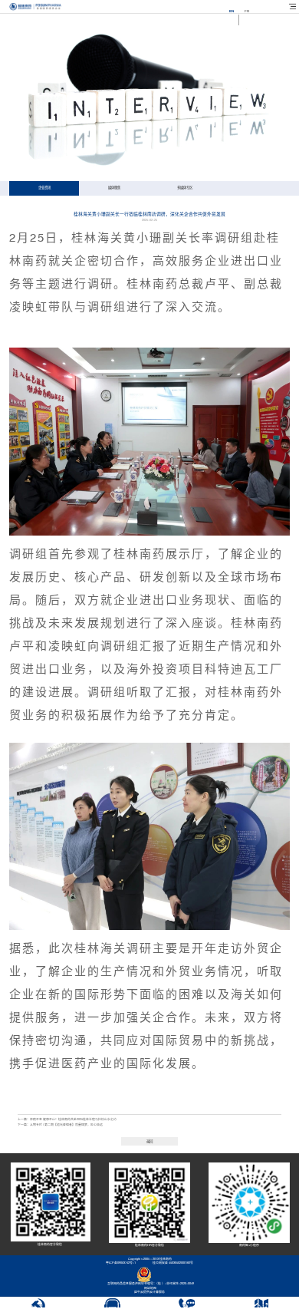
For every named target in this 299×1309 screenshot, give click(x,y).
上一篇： (67, 1119)
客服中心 (112, 1305)
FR (247, 11)
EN (231, 11)
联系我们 (187, 1305)
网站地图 (149, 1288)
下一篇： (60, 1124)
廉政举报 (37, 1305)
